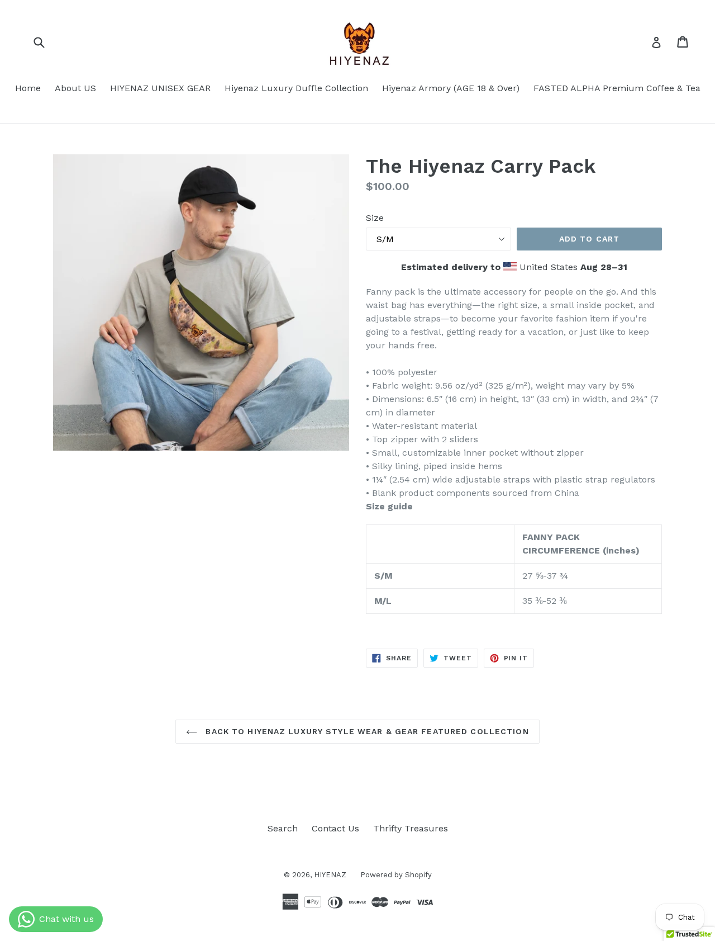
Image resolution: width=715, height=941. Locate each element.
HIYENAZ (330, 875)
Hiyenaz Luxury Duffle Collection (296, 88)
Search (283, 828)
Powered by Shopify (396, 875)
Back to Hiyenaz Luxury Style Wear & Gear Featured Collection (365, 731)
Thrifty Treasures (410, 828)
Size (375, 217)
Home (28, 88)
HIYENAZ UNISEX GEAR (160, 88)
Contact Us (335, 828)
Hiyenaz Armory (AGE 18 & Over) (450, 88)
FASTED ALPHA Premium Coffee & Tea (616, 88)
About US (75, 88)
